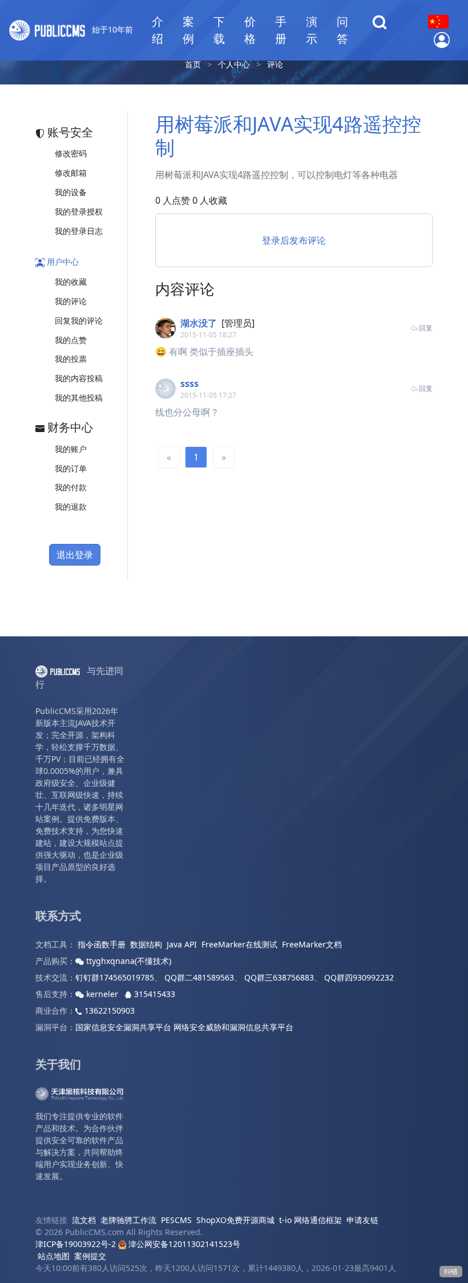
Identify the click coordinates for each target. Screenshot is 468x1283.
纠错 (451, 1271)
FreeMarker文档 (312, 944)
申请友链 (362, 1220)
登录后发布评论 (294, 240)
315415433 (153, 994)
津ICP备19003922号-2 (75, 1243)
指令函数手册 (102, 944)
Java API (182, 944)
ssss (189, 383)
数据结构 (146, 944)
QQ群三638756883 (279, 977)
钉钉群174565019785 (114, 977)
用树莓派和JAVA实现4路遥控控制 (288, 135)
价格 (250, 30)
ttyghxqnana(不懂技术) (127, 960)
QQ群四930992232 (359, 977)
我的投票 (71, 358)
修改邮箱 (71, 172)
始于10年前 (111, 29)
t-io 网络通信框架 (310, 1220)
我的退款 (71, 506)
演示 (311, 30)
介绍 (157, 30)
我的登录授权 (79, 211)
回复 (426, 328)
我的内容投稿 (79, 378)
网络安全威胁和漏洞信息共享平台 (233, 1027)
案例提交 (90, 1255)
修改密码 (71, 153)
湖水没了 (198, 323)
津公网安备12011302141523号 (183, 1243)
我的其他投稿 (79, 397)
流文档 (84, 1220)
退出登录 (75, 554)
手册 (281, 30)
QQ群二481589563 (199, 977)
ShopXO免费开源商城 (235, 1220)
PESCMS (176, 1220)
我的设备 (71, 192)
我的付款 (71, 487)
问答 (342, 30)
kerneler (102, 994)
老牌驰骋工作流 (128, 1220)
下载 (219, 30)
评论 (275, 64)
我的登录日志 (79, 230)
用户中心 (62, 261)
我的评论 (71, 301)
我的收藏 (71, 281)
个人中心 (234, 64)
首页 (193, 64)
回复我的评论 (79, 320)
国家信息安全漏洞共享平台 (123, 1027)
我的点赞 (71, 339)
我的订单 (71, 468)
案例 (188, 30)
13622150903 (108, 1010)
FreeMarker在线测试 (239, 944)
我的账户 (71, 448)
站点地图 (54, 1255)
